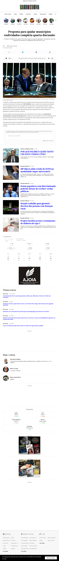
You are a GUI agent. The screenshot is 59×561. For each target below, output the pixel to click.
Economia (28, 14)
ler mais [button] (4, 558)
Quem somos (8, 14)
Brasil (15, 14)
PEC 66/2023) (27, 104)
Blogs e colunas (9, 355)
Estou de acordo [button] (51, 557)
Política (21, 14)
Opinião (50, 14)
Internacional (43, 14)
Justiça (35, 14)
